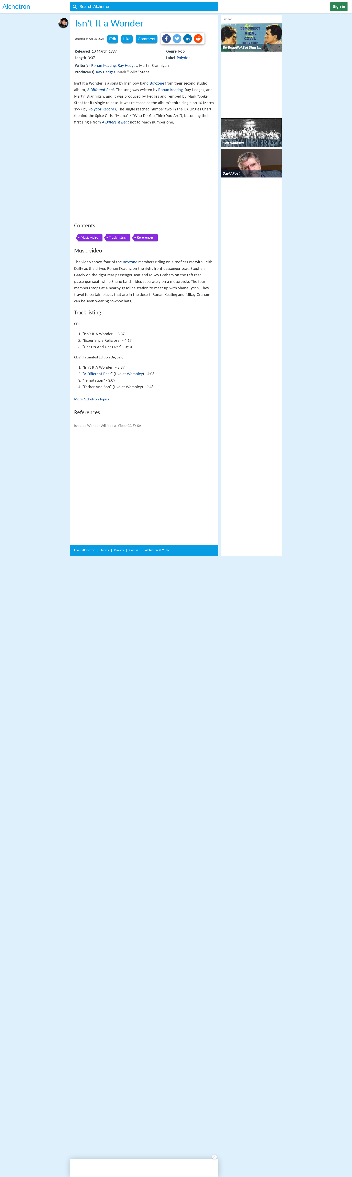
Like (127, 39)
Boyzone (157, 84)
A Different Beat (100, 90)
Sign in (339, 6)
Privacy (119, 1110)
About (84, 1110)
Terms (105, 1110)
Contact (134, 1110)
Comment (146, 39)
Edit (112, 39)
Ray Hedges (127, 66)
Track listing (117, 297)
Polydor (183, 58)
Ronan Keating (103, 66)
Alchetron (16, 6)
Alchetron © (157, 1110)
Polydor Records (102, 109)
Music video (89, 297)
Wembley (135, 434)
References (145, 297)
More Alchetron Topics (91, 459)
